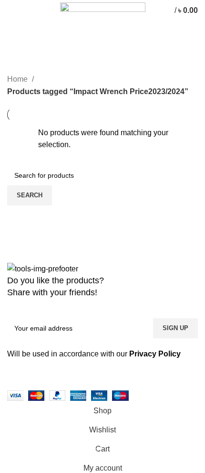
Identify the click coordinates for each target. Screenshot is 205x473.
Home (18, 79)
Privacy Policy (155, 354)
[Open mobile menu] (11, 10)
